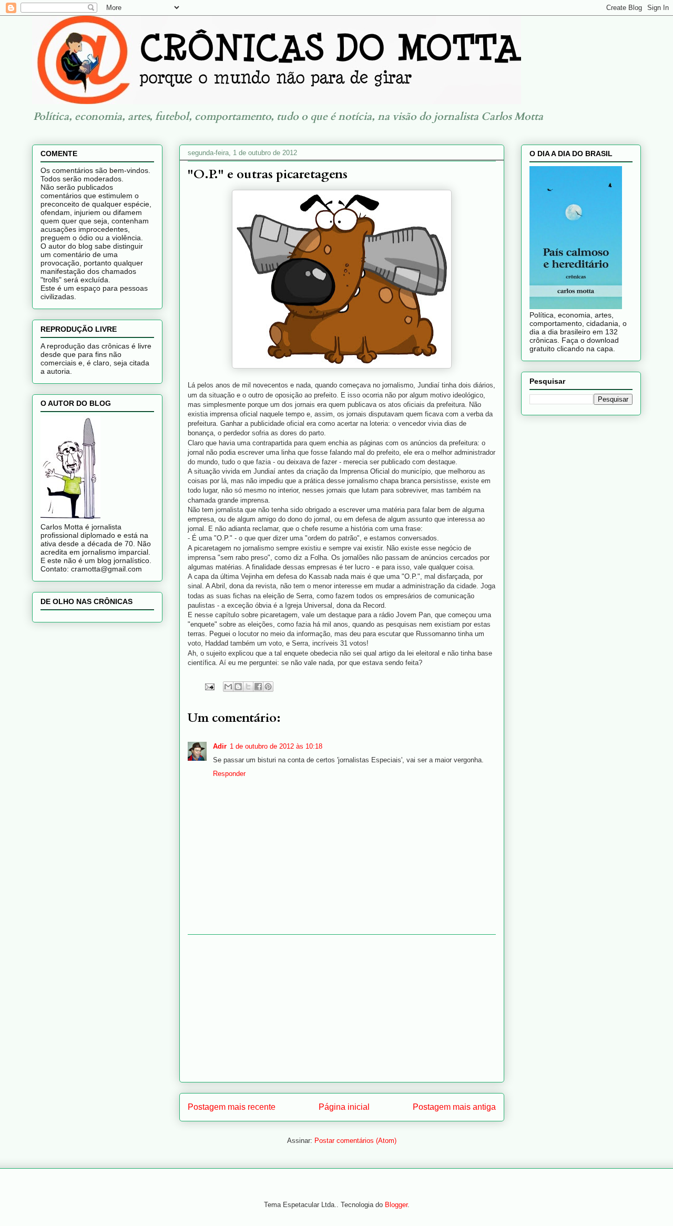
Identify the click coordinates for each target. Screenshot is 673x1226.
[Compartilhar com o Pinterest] (268, 686)
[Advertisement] (342, 1008)
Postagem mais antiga (454, 1106)
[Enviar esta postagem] (209, 686)
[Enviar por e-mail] (228, 686)
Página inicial (344, 1106)
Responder (229, 774)
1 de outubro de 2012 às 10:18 (276, 746)
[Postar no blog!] (238, 686)
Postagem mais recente (232, 1106)
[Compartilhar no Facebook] (258, 686)
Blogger (396, 1205)
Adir (220, 746)
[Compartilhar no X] (248, 686)
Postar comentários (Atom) (355, 1141)
